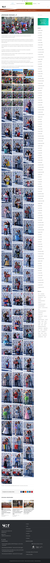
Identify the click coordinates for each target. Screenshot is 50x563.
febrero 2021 (40, 188)
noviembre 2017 (41, 282)
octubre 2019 (40, 227)
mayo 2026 (40, 37)
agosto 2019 (40, 232)
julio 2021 (40, 176)
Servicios (27, 533)
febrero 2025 (40, 73)
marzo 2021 (40, 186)
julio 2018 (40, 263)
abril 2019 (40, 241)
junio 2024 (40, 92)
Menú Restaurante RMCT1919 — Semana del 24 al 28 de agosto (12, 547)
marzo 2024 (40, 100)
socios (41, 329)
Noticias (16, 485)
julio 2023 (40, 119)
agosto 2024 (40, 88)
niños (42, 324)
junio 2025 (40, 64)
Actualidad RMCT (29, 531)
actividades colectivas (41, 295)
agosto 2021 (40, 174)
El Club (27, 523)
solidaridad (45, 329)
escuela (46, 319)
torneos (45, 333)
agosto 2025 (40, 59)
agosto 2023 (40, 116)
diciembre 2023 (41, 107)
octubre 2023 (40, 112)
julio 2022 (40, 148)
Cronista (3, 530)
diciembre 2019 (40, 222)
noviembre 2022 (41, 138)
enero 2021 (40, 191)
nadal (39, 324)
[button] (2, 508)
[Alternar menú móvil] (48, 6)
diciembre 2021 (40, 164)
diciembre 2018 (40, 251)
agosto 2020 (40, 203)
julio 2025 (40, 61)
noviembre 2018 (41, 253)
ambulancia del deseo (41, 300)
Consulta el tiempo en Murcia (38, 543)
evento (42, 321)
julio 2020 (40, 205)
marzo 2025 (40, 71)
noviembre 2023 (41, 109)
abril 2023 (40, 126)
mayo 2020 (40, 210)
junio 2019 (40, 236)
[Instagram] (4, 539)
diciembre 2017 (40, 280)
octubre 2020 (40, 198)
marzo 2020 (40, 215)
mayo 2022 (40, 152)
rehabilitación (40, 328)
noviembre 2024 (41, 80)
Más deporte (28, 528)
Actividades (12, 485)
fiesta (45, 321)
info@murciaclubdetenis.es (6, 535)
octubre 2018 (40, 256)
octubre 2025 (40, 54)
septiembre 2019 (41, 229)
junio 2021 (40, 179)
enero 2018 (40, 277)
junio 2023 (40, 121)
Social (18, 485)
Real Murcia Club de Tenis (42, 326)
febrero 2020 (40, 217)
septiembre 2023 (41, 114)
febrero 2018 (40, 275)
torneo (42, 333)
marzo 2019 (40, 244)
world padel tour (40, 336)
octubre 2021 (40, 169)
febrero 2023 (40, 131)
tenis (39, 333)
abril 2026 (40, 40)
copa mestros (40, 314)
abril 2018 (40, 270)
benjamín (39, 302)
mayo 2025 (40, 66)
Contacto (27, 538)
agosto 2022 (40, 145)
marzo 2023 (40, 128)
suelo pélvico (43, 331)
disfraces (45, 316)
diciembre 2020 (41, 193)
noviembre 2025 (41, 52)
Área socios (28, 535)
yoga (45, 336)
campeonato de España (41, 304)
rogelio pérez (45, 328)
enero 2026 (40, 47)
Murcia (5, 532)
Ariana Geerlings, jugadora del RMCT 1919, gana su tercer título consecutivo (18, 510)
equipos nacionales (41, 319)
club (39, 309)
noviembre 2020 (41, 196)
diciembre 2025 (41, 49)
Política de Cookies (29, 554)
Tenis (27, 526)
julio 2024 (40, 90)
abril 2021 (40, 184)
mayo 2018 (40, 268)
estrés (39, 321)
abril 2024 (40, 97)
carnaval (39, 307)
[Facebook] (1, 539)
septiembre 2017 (41, 287)
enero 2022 (40, 162)
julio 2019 (40, 234)
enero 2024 (40, 104)
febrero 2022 (40, 160)
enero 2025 (40, 76)
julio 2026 (40, 32)
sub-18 (39, 331)
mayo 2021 (40, 181)
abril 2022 (40, 155)
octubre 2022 (40, 140)
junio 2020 (40, 208)
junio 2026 (40, 35)
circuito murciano (44, 307)
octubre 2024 (40, 83)
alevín (45, 297)
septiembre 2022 (41, 143)
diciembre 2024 (41, 78)
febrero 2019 (40, 246)
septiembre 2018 (41, 258)
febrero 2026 (40, 44)
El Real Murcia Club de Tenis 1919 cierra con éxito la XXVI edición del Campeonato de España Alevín (28, 511)
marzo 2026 (40, 42)
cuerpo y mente (40, 316)
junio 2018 (40, 265)
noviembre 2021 (41, 167)
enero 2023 (40, 133)
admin (3, 485)
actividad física (40, 297)
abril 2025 (40, 68)
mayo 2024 (40, 95)
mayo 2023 (40, 124)
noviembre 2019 (41, 224)
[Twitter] (3, 539)
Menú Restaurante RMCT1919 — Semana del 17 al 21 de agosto (12, 553)
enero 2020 (40, 220)
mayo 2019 (40, 239)
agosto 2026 (40, 30)
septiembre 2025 (41, 56)
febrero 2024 (40, 102)
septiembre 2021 (41, 172)
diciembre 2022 (41, 136)
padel (45, 324)
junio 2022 (40, 150)
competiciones (40, 312)
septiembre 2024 (41, 85)
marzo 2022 (40, 157)
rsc (38, 329)
